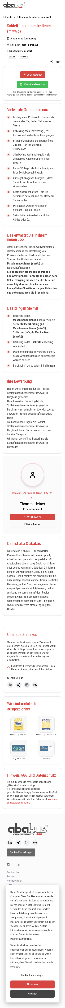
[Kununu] (35, 685)
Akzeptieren (32, 984)
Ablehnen (32, 993)
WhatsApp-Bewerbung (35, 84)
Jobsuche (8, 17)
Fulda (9, 884)
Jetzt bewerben (34, 74)
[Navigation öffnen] (59, 4)
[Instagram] (27, 685)
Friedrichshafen (14, 880)
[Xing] (18, 685)
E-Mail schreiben (32, 524)
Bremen (10, 876)
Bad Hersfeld (13, 872)
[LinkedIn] (10, 685)
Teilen (57, 61)
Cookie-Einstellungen (32, 975)
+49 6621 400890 (32, 516)
